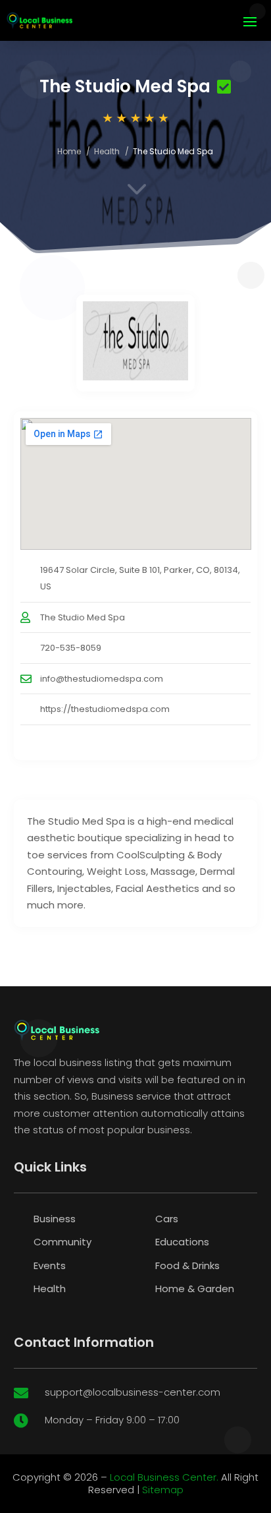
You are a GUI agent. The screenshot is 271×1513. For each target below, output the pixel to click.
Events (50, 1265)
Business (55, 1219)
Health (107, 151)
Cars (166, 1219)
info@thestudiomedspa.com (101, 678)
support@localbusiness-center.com (132, 1392)
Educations (182, 1242)
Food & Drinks (187, 1265)
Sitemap (163, 1490)
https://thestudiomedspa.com (105, 709)
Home (69, 151)
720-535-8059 (70, 647)
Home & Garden (194, 1288)
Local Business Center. (164, 1477)
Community (62, 1242)
